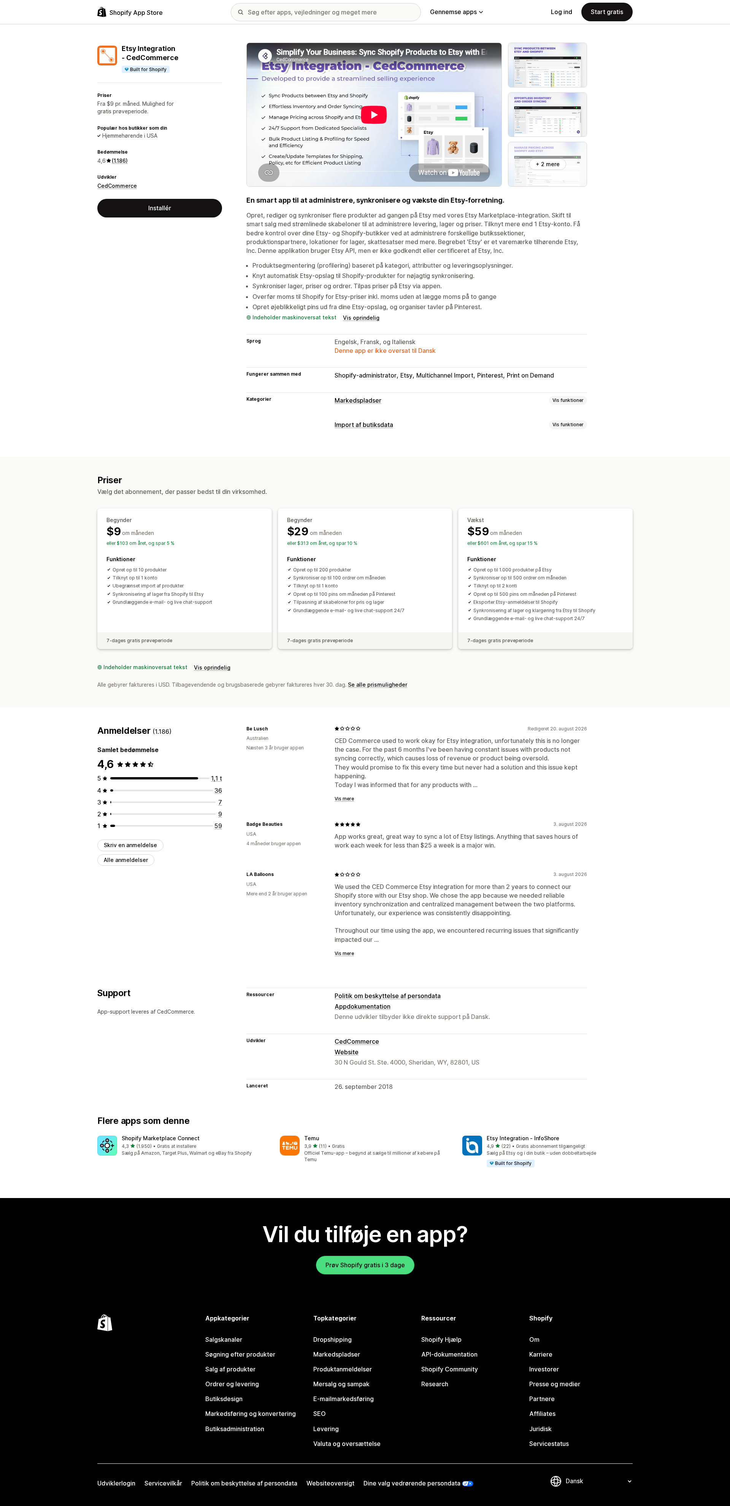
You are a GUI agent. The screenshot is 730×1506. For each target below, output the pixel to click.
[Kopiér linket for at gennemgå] (273, 728)
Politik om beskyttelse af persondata (388, 996)
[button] (182, 1146)
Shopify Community (449, 1369)
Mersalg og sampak (341, 1384)
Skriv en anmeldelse (130, 845)
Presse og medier (554, 1384)
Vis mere (344, 798)
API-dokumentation (449, 1354)
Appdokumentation (362, 1006)
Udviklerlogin (116, 1483)
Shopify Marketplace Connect (161, 1138)
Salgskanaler (223, 1339)
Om (534, 1339)
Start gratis (607, 12)
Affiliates (542, 1413)
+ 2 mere (548, 164)
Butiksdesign (224, 1399)
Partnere (542, 1399)
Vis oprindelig (361, 317)
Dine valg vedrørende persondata (411, 1483)
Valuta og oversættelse (347, 1443)
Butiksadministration (234, 1429)
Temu (311, 1138)
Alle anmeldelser (126, 859)
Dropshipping (332, 1339)
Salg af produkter (230, 1369)
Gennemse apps (453, 12)
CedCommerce (117, 185)
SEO (319, 1413)
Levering (326, 1429)
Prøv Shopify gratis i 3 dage (365, 1265)
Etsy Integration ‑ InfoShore (523, 1138)
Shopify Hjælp (441, 1339)
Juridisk (540, 1429)
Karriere (540, 1354)
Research (434, 1384)
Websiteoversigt (330, 1483)
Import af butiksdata (364, 424)
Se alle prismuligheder (377, 684)
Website (347, 1052)
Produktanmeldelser (342, 1369)
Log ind (561, 12)
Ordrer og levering (232, 1384)
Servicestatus (549, 1443)
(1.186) (120, 160)
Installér (159, 208)
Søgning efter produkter (240, 1354)
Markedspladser (358, 400)
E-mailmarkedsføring (343, 1399)
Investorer (544, 1369)
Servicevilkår (163, 1483)
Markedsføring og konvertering (250, 1413)
